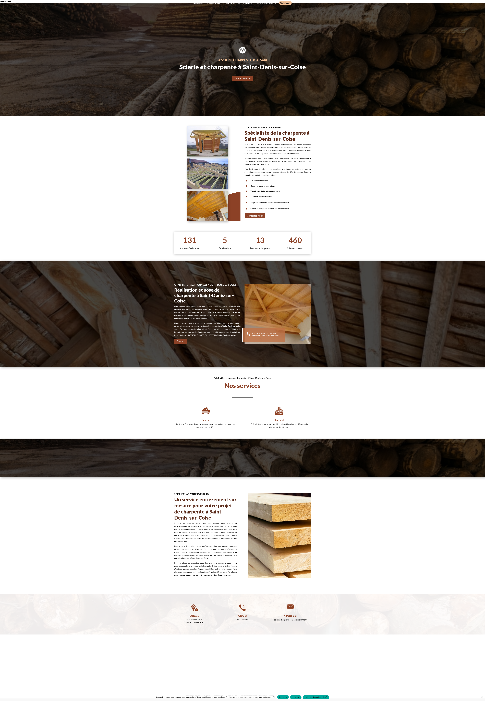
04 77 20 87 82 (242, 620)
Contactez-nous (242, 78)
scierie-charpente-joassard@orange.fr (290, 619)
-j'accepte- (282, 697)
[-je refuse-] (482, 697)
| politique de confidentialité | (316, 697)
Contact (181, 341)
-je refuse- (295, 697)
